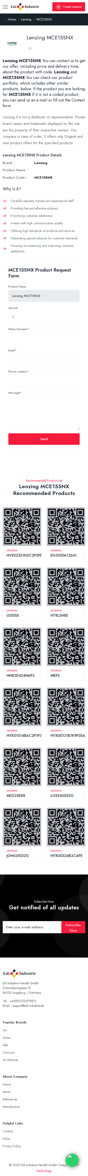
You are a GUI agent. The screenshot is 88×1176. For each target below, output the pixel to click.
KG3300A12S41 (64, 555)
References (10, 1099)
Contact (8, 1131)
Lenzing (12, 550)
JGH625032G (18, 855)
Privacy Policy (12, 1146)
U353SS (13, 615)
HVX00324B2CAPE (67, 855)
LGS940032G (62, 795)
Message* (14, 393)
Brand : (8, 162)
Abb (5, 1045)
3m (5, 1030)
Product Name (17, 287)
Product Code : (15, 177)
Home (7, 1084)
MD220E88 (16, 795)
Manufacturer (11, 1106)
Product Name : (15, 170)
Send (44, 439)
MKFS (55, 675)
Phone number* (18, 372)
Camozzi (9, 1052)
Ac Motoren (10, 1060)
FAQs (6, 1138)
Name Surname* (18, 329)
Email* (12, 351)
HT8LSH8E (59, 615)
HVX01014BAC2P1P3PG (27, 735)
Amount (13, 308)
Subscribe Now (73, 927)
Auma (6, 1037)
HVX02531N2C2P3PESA (27, 555)
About (6, 1092)
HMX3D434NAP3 (21, 675)
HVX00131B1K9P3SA (68, 735)
